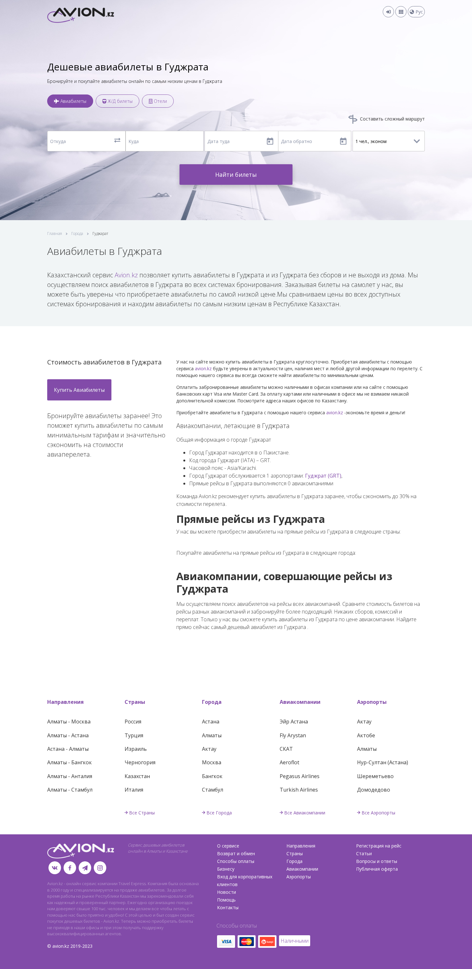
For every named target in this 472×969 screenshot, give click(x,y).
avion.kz (203, 368)
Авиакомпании (300, 701)
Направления (65, 701)
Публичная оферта (377, 869)
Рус (418, 12)
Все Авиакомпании (304, 813)
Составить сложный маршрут (392, 119)
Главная (54, 233)
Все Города (219, 813)
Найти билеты (236, 174)
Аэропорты (372, 701)
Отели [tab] (160, 101)
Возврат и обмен (236, 853)
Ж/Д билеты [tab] (119, 101)
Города (77, 233)
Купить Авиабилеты (79, 389)
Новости (226, 892)
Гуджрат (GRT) (323, 475)
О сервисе (228, 846)
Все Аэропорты (378, 813)
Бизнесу (225, 869)
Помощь (226, 900)
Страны (135, 701)
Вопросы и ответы (376, 861)
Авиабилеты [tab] (72, 101)
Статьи (364, 853)
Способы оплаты (235, 861)
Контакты (228, 907)
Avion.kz (126, 275)
